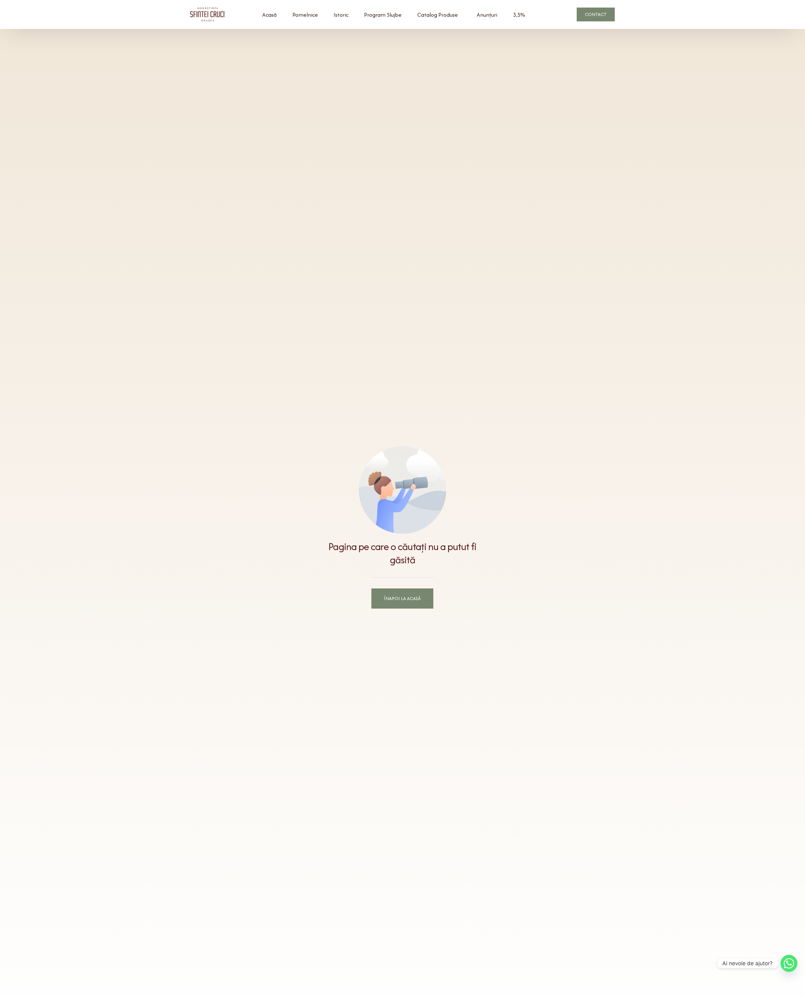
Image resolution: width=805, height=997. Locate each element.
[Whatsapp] (788, 963)
